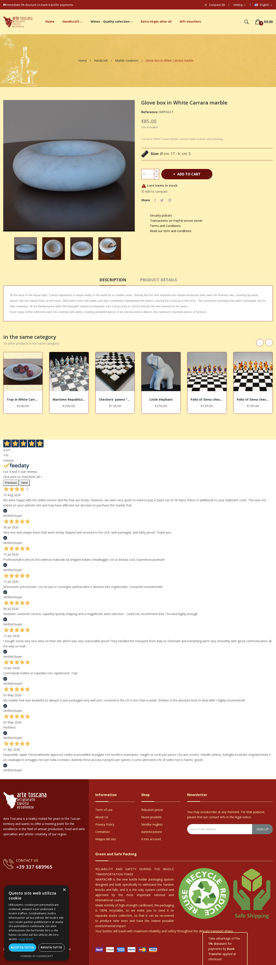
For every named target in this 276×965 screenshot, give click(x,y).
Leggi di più (25, 939)
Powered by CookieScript (36, 956)
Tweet (162, 200)
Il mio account (151, 839)
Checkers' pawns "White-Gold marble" (115, 399)
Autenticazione (151, 832)
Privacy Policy (104, 824)
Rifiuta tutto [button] (51, 947)
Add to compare (156, 191)
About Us (101, 817)
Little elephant (161, 399)
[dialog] (36, 923)
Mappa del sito (105, 839)
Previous (11, 483)
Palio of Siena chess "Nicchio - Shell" (207, 399)
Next (24, 483)
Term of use (104, 810)
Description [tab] (112, 279)
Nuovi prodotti (151, 817)
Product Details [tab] (158, 279)
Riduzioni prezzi (152, 810)
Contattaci (102, 832)
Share (155, 200)
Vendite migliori (152, 824)
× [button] (64, 890)
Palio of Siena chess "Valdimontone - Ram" (253, 399)
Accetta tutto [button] (22, 947)
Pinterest (170, 200)
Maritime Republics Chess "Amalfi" (69, 399)
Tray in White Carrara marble (23, 399)
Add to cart (189, 174)
